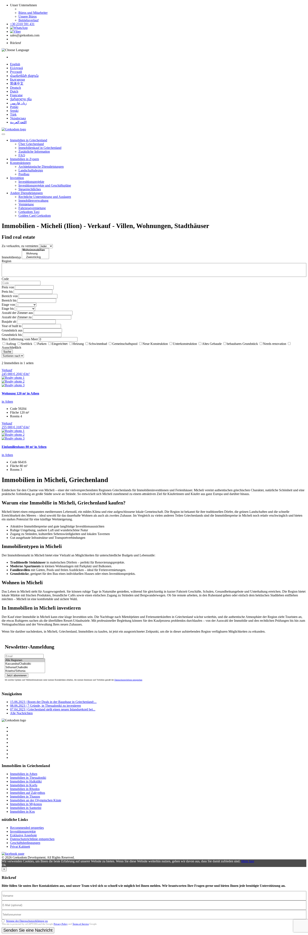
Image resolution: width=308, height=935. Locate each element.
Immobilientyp (11, 257)
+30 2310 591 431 (22, 24)
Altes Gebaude (212, 344)
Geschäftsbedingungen (25, 843)
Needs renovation (274, 344)
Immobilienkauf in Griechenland (39, 148)
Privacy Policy (61, 924)
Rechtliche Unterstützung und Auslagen (44, 197)
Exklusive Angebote (23, 835)
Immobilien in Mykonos (26, 804)
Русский (16, 72)
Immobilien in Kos (22, 811)
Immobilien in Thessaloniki (28, 777)
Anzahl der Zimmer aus (17, 313)
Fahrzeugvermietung (32, 208)
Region (6, 261)
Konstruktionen (20, 163)
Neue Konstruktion (155, 344)
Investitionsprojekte (31, 181)
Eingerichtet (59, 344)
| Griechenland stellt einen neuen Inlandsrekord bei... (52, 709)
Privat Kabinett (20, 846)
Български (17, 79)
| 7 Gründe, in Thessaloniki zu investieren (45, 705)
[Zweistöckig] (35, 257)
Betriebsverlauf (28, 20)
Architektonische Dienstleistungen (41, 166)
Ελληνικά (16, 68)
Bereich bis (9, 300)
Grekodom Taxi (28, 212)
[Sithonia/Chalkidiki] (25, 667)
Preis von (8, 287)
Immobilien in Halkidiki (26, 781)
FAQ (21, 155)
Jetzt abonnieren (16, 675)
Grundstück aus (12, 330)
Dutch (14, 91)
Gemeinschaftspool (124, 344)
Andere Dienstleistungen (26, 193)
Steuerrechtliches (29, 189)
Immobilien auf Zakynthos (27, 792)
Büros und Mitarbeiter (33, 12)
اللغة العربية (18, 122)
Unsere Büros (27, 16)
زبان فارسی (18, 103)
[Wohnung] (35, 253)
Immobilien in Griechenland (28, 140)
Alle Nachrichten (21, 713)
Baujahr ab (9, 321)
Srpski (14, 110)
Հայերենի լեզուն (24, 75)
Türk (13, 114)
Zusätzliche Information (34, 151)
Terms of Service (80, 924)
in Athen (7, 401)
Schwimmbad (98, 344)
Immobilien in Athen (23, 774)
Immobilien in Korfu (23, 785)
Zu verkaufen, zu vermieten (20, 246)
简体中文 (16, 83)
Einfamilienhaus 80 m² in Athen (24, 447)
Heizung (78, 344)
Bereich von (10, 296)
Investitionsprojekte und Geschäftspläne (44, 185)
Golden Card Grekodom (34, 215)
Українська (18, 118)
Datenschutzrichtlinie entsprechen (128, 680)
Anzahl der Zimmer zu (17, 317)
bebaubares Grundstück (242, 344)
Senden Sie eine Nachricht (28, 930)
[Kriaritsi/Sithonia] (25, 671)
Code (5, 279)
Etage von (8, 304)
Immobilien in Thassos (25, 796)
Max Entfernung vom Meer (20, 339)
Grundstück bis (12, 335)
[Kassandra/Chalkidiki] (25, 664)
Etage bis (8, 308)
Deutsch (15, 87)
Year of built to (11, 326)
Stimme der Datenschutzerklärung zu (27, 920)
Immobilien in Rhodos (25, 789)
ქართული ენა (21, 99)
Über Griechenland (31, 144)
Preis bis (7, 291)
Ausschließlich (11, 347)
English (15, 64)
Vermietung (26, 204)
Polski (14, 107)
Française (16, 95)
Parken (42, 344)
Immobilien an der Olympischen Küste (35, 800)
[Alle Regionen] (25, 660)
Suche (7, 351)
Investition (17, 178)
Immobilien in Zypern (24, 159)
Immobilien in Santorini (25, 808)
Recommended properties (27, 827)
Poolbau (23, 174)
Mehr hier (247, 861)
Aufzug (11, 344)
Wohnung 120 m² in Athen (20, 393)
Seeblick (26, 344)
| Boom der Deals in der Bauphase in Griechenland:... (53, 702)
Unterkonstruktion (185, 344)
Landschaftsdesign (30, 170)
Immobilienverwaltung (33, 200)
